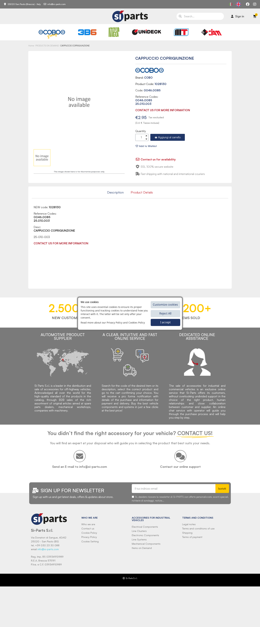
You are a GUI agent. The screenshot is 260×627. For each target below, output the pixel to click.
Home (31, 45)
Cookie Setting (90, 541)
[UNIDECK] (146, 32)
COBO (148, 77)
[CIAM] (211, 32)
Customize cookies (165, 305)
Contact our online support (180, 467)
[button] (167, 137)
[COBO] (52, 33)
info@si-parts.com (48, 549)
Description (115, 192)
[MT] (181, 32)
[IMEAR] (114, 32)
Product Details (142, 192)
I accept (165, 322)
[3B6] (87, 32)
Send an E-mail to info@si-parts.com (79, 467)
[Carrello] (254, 16)
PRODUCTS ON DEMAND (47, 45)
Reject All (165, 313)
